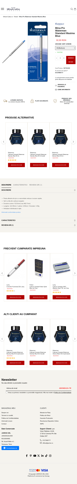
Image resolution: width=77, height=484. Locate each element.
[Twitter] (38, 456)
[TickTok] (46, 456)
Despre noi (5, 412)
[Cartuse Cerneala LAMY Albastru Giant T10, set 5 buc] (61, 268)
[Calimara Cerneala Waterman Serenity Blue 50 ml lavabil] (38, 137)
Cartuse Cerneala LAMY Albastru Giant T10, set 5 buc (61, 287)
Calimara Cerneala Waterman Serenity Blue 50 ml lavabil (38, 155)
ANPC (42, 424)
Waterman (11, 152)
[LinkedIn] (42, 456)
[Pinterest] (30, 456)
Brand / (16, 16)
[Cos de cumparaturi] (75, 9)
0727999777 (46, 440)
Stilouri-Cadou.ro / (8, 16)
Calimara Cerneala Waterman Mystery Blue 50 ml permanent (16, 155)
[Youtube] (34, 456)
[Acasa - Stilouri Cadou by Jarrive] (14, 9)
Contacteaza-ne (11, 448)
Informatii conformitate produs (11, 212)
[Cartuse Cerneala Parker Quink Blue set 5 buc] (38, 268)
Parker (31, 285)
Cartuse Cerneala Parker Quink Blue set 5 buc (38, 287)
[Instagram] (50, 456)
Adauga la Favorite (62, 85)
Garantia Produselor (46, 418)
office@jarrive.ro (47, 443)
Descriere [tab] (6, 185)
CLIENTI (43, 408)
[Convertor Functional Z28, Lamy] (15, 268)
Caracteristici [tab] (20, 185)
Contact (4, 424)
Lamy (8, 285)
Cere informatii (64, 89)
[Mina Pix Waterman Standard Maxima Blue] (13, 52)
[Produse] (3, 9)
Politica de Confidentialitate (62, 392)
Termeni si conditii (7, 415)
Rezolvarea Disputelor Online (49, 421)
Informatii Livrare (7, 421)
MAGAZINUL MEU (8, 408)
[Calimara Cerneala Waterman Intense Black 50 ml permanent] (60, 137)
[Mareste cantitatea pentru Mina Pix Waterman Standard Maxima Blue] (63, 58)
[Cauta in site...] (72, 9)
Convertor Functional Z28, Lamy (15, 286)
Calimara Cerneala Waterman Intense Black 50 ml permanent (60, 155)
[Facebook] (27, 456)
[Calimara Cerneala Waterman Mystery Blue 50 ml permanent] (16, 137)
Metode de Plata (45, 412)
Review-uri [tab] (35, 185)
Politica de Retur (45, 415)
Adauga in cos (71, 60)
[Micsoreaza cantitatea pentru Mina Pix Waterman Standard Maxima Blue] (56, 58)
